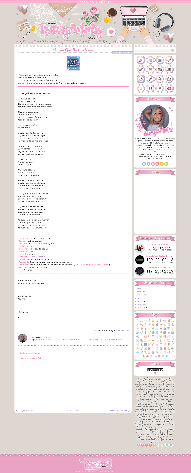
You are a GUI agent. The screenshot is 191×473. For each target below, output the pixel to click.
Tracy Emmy (47, 337)
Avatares (90, 340)
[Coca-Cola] (145, 330)
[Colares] (149, 330)
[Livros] (141, 342)
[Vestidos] (151, 357)
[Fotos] (172, 334)
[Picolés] (168, 345)
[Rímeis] (161, 349)
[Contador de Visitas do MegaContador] (155, 371)
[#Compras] (150, 60)
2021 (139, 304)
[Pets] (161, 345)
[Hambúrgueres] (145, 338)
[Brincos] (172, 322)
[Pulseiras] (153, 349)
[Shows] (141, 353)
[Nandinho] (137, 345)
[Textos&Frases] (168, 353)
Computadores (101, 340)
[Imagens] (161, 338)
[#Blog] (141, 60)
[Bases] (149, 322)
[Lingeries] (172, 338)
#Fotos (49, 340)
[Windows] (166, 357)
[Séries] (172, 349)
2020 (139, 308)
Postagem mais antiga (119, 411)
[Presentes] (149, 349)
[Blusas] (164, 322)
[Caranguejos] (153, 326)
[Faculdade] (157, 334)
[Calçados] (141, 326)
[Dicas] (172, 330)
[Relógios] (157, 349)
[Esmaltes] (145, 334)
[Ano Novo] (145, 322)
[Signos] (145, 353)
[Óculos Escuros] (153, 345)
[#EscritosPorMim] (169, 60)
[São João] (168, 349)
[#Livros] (169, 69)
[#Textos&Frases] (150, 88)
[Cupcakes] (161, 330)
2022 (139, 301)
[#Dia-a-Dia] (159, 60)
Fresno (119, 340)
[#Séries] (169, 79)
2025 (139, 292)
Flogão (33, 257)
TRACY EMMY (41, 42)
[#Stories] (141, 88)
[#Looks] (141, 79)
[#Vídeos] (169, 88)
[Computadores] (157, 330)
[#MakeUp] (150, 79)
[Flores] (168, 334)
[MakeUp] (153, 342)
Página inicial (72, 411)
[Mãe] (149, 342)
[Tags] (164, 353)
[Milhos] (161, 342)
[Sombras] (153, 353)
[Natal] (141, 345)
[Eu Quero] (149, 334)
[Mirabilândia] (168, 342)
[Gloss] (141, 338)
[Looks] (145, 342)
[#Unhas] (159, 88)
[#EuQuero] (141, 69)
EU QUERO (121, 42)
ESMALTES (87, 42)
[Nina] (149, 345)
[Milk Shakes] (164, 342)
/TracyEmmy (122, 330)
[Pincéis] (172, 345)
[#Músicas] (159, 79)
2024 (139, 295)
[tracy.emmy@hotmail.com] (153, 165)
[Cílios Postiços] (137, 330)
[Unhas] (143, 357)
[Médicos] (157, 342)
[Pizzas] (137, 349)
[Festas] (161, 334)
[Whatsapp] (163, 357)
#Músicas (57, 340)
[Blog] (157, 165)
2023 (139, 298)
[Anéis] (137, 322)
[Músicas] (172, 342)
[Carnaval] (161, 326)
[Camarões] (149, 326)
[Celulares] (168, 326)
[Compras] (153, 330)
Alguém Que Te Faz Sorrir (74, 340)
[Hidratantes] (157, 338)
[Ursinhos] (147, 357)
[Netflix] (145, 345)
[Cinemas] (141, 330)
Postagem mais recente (27, 411)
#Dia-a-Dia (40, 340)
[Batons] (157, 322)
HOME (24, 42)
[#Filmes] (150, 69)
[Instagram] (144, 165)
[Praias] (145, 349)
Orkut (42, 257)
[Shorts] (137, 353)
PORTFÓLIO (69, 42)
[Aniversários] (141, 322)
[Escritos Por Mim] (141, 334)
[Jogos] (168, 338)
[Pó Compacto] (141, 349)
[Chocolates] (172, 326)
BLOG (55, 42)
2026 (139, 289)
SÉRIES (105, 42)
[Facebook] (148, 165)
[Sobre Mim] (149, 353)
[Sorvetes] (157, 353)
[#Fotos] (159, 69)
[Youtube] (166, 165)
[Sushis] (161, 353)
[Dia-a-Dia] (168, 330)
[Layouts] (137, 342)
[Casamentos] (164, 326)
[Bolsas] (168, 322)
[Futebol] (137, 338)
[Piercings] (164, 345)
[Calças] (145, 326)
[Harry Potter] (149, 338)
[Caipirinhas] (137, 326)
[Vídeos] (159, 357)
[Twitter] (162, 165)
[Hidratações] (153, 338)
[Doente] (137, 334)
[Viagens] (155, 357)
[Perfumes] (157, 345)
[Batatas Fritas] (153, 322)
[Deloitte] (164, 330)
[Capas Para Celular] (157, 326)
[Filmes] (164, 334)
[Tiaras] (172, 353)
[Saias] (164, 349)
